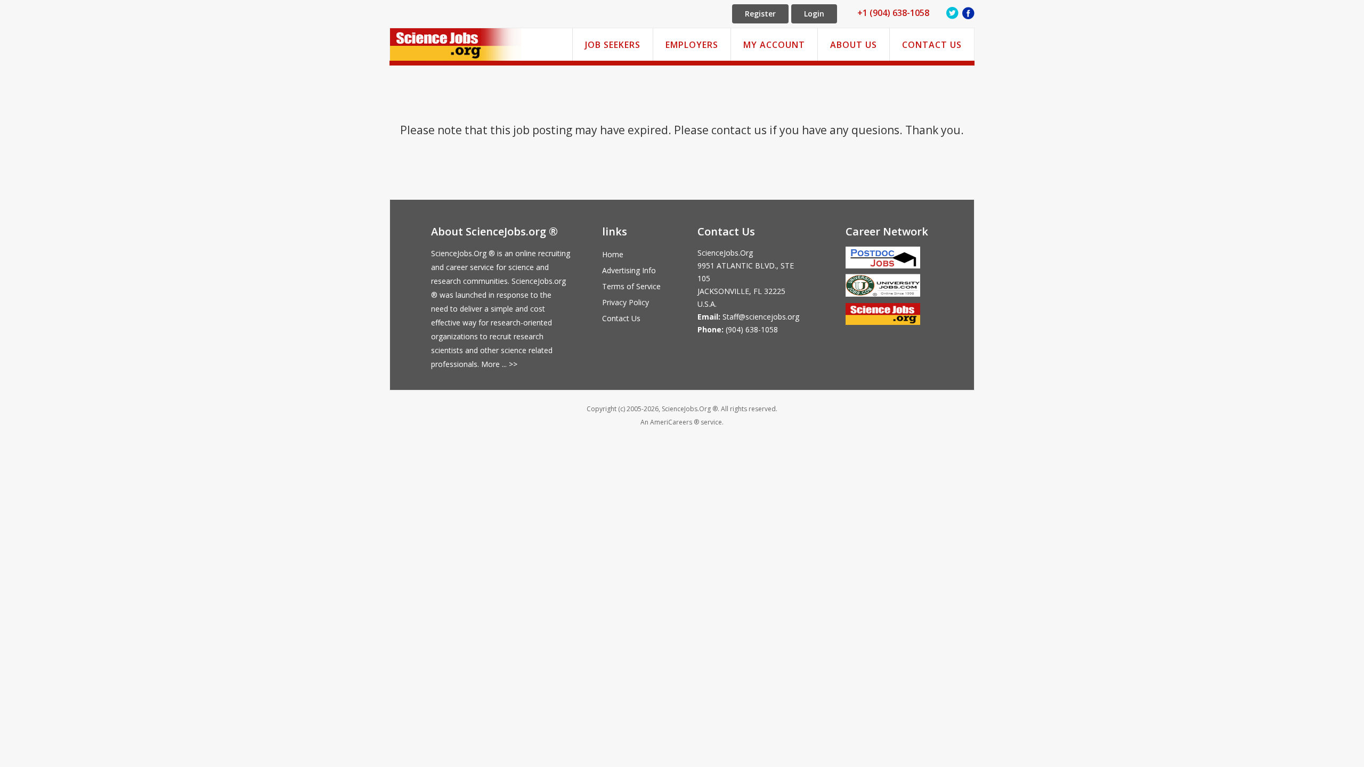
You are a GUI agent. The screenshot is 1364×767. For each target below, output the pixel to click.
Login (814, 14)
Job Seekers (612, 44)
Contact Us (932, 44)
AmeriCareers (671, 422)
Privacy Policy (625, 302)
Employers (691, 44)
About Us (853, 44)
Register (760, 14)
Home (612, 254)
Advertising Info (629, 270)
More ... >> (499, 364)
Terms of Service (631, 286)
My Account (774, 44)
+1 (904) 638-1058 (893, 13)
